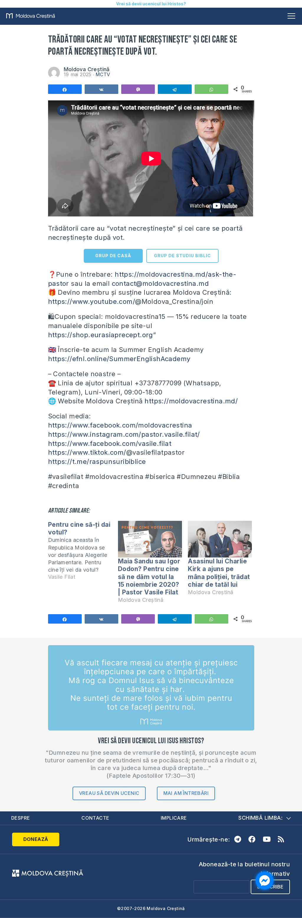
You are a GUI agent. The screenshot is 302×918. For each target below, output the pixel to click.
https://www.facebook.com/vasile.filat (110, 443)
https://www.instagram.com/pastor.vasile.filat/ (124, 434)
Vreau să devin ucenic (109, 793)
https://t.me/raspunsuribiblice (97, 461)
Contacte (95, 818)
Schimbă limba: (260, 818)
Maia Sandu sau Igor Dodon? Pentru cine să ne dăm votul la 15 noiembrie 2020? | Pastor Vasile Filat (149, 576)
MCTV (103, 74)
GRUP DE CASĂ (113, 255)
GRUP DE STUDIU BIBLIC (182, 255)
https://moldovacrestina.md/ (191, 401)
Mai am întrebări (186, 793)
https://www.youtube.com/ (91, 301)
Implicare (174, 818)
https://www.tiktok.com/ (87, 452)
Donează (35, 839)
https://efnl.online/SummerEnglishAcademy (119, 359)
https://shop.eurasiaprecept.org (100, 335)
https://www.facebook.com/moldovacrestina (120, 425)
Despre (20, 818)
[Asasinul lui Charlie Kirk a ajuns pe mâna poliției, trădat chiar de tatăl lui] (220, 539)
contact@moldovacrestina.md (160, 283)
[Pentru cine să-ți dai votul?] (83, 553)
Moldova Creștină (87, 69)
